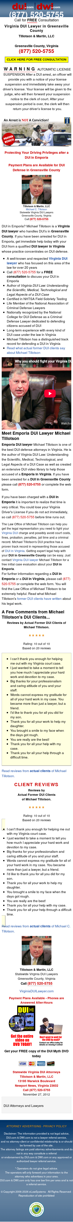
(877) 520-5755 (36, 14)
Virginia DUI (10, 533)
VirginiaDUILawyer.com (37, 991)
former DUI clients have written (39, 598)
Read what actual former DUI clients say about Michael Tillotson (36, 350)
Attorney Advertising (23, 1126)
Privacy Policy (55, 1126)
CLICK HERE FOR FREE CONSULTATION (36, 59)
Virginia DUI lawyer (25, 560)
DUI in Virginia (15, 551)
